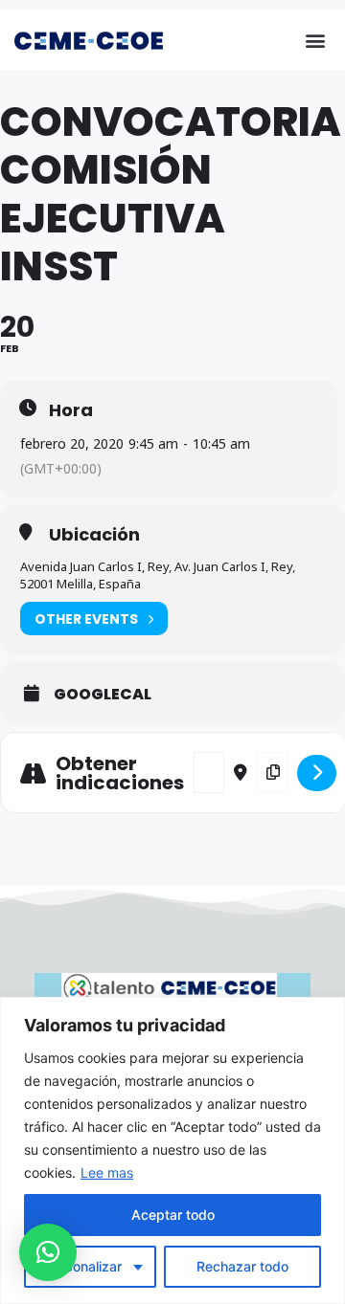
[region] (172, 1150)
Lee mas (106, 1172)
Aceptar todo (173, 1214)
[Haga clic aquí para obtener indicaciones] (316, 773)
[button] (315, 39)
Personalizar (83, 1266)
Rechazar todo (242, 1266)
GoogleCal (102, 694)
